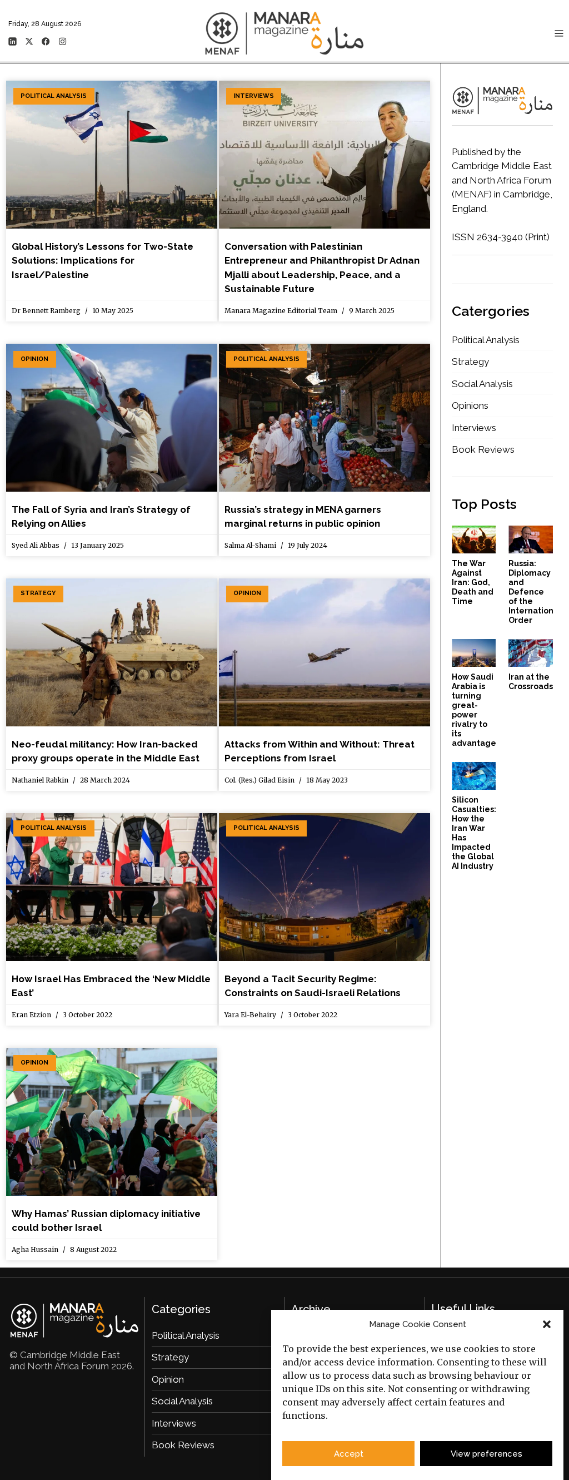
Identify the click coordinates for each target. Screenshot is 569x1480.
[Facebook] (45, 41)
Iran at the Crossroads (530, 681)
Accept (348, 1454)
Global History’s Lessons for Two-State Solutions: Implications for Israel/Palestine (102, 260)
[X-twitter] (29, 41)
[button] (546, 1324)
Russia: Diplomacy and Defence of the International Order (534, 592)
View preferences (486, 1454)
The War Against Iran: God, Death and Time (472, 582)
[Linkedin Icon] (12, 41)
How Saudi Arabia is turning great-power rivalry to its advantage (474, 710)
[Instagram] (62, 41)
